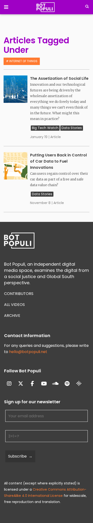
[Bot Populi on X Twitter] (21, 384)
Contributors (18, 293)
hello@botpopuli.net (28, 351)
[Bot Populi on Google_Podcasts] (79, 383)
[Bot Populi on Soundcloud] (56, 384)
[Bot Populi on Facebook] (32, 384)
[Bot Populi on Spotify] (67, 384)
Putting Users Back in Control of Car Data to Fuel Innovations (58, 161)
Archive (12, 315)
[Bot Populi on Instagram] (9, 384)
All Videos (14, 304)
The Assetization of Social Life (59, 78)
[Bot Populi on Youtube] (44, 384)
